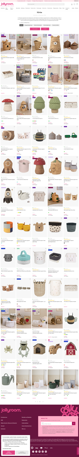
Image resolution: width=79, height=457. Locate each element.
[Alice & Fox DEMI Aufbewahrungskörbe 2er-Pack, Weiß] (20, 90)
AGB (2, 420)
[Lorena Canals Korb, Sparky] (66, 334)
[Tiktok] (43, 452)
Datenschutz (24, 420)
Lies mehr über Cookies (7, 448)
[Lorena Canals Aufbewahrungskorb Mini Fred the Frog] (65, 334)
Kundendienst (78, 451)
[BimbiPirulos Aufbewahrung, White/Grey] (17, 273)
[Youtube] (40, 452)
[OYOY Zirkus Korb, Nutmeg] (49, 151)
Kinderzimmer (35, 15)
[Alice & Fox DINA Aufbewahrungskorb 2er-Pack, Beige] (17, 395)
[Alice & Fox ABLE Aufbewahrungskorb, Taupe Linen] (48, 90)
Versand (2, 426)
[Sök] (63, 4)
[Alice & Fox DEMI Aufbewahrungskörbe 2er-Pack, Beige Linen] (18, 90)
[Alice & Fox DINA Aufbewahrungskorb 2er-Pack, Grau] (19, 395)
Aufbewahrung (40, 15)
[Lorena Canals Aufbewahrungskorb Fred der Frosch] (19, 212)
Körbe (45, 15)
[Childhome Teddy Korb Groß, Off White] (19, 151)
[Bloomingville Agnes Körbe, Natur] (64, 212)
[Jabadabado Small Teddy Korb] (65, 273)
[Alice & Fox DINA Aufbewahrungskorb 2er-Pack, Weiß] (18, 395)
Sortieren (45, 28)
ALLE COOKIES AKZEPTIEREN (9, 452)
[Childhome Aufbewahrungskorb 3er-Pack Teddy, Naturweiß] (17, 151)
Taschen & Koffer (55, 25)
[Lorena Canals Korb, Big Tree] (2, 395)
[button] (74, 4)
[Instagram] (36, 452)
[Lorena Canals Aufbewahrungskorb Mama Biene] (18, 212)
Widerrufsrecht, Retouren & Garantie (9, 423)
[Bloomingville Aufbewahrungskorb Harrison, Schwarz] (1, 151)
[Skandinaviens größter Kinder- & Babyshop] (7, 4)
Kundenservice (76, 0)
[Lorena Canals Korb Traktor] (64, 151)
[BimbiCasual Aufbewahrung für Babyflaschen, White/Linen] (48, 273)
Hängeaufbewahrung (28, 25)
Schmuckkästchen (47, 25)
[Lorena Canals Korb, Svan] (17, 212)
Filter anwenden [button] (35, 28)
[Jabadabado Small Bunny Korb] (64, 273)
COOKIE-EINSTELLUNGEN (22, 453)
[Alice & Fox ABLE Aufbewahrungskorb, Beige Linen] (50, 90)
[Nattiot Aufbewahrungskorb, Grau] (1, 273)
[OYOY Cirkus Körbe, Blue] (48, 151)
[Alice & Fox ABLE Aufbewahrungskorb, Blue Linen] (51, 90)
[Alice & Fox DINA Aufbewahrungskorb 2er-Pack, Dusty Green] (20, 395)
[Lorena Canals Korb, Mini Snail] (67, 334)
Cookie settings (25, 423)
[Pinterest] (46, 452)
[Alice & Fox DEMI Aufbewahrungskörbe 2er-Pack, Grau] (17, 90)
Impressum (3, 428)
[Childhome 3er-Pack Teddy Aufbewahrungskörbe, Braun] (18, 151)
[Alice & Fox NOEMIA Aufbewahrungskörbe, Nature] (17, 334)
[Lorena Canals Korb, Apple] (3, 395)
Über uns (24, 428)
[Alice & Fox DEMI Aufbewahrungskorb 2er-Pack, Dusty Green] (48, 395)
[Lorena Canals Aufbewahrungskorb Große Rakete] (1, 212)
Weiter (43, 401)
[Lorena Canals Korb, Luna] (36, 151)
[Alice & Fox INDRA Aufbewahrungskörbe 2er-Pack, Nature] (48, 334)
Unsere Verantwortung (26, 426)
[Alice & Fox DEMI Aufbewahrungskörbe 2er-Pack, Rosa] (19, 90)
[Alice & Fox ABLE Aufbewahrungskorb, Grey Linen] (49, 90)
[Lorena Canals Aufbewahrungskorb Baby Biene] (64, 334)
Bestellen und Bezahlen (26, 417)
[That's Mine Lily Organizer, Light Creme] (1, 90)
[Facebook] (33, 452)
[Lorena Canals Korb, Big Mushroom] (4, 395)
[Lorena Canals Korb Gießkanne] (1, 395)
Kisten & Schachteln (38, 25)
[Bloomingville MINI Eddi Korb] (48, 212)
